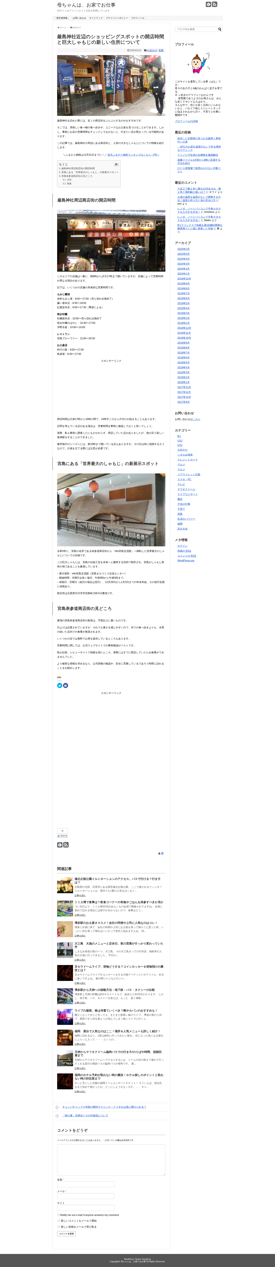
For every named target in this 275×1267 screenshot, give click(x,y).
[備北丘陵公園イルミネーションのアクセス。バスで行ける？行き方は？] (65, 885)
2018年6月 (183, 357)
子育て (181, 509)
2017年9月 (183, 402)
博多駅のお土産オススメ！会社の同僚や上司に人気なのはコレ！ (116, 922)
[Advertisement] (111, 385)
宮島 (161, 50)
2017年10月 (184, 397)
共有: (69, 179)
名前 (60, 1179)
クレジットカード (187, 459)
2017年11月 (184, 392)
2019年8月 (183, 288)
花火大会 (182, 528)
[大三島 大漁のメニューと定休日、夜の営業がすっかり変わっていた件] (65, 950)
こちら (196, 419)
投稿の (184, 551)
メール (61, 1191)
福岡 (180, 523)
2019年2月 (183, 318)
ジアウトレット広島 (188, 474)
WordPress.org (185, 560)
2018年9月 (183, 342)
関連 (69, 183)
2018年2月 (183, 377)
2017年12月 (184, 387)
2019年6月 (183, 298)
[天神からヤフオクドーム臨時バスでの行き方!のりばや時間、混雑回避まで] (65, 1058)
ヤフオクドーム (186, 489)
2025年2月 (183, 249)
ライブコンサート (187, 494)
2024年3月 (183, 264)
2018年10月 (184, 338)
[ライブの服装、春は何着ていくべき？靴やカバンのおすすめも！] (65, 1017)
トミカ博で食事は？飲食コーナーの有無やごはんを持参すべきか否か (119, 902)
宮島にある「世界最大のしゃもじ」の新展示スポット (90, 172)
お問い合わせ (79, 18)
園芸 (180, 499)
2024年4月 (183, 259)
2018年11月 (184, 333)
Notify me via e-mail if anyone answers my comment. (89, 1215)
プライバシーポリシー (117, 18)
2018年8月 (183, 347)
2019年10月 (184, 278)
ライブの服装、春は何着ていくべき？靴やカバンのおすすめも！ (116, 1010)
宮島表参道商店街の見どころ (76, 176)
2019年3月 (183, 313)
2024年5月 (183, 254)
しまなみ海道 (185, 454)
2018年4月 (183, 367)
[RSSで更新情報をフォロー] (214, 5)
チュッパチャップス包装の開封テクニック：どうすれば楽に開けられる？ (104, 1107)
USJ (179, 440)
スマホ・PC (184, 479)
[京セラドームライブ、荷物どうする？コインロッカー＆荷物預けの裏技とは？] (65, 973)
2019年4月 (183, 308)
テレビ (181, 484)
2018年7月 (183, 352)
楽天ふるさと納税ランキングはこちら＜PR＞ (134, 154)
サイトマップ (96, 18)
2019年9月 (183, 283)
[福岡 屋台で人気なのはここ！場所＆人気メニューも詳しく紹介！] (65, 1038)
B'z (179, 436)
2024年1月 (183, 273)
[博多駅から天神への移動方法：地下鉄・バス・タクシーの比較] (65, 996)
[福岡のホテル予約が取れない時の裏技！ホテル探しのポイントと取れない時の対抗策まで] (65, 1081)
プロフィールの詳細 (186, 121)
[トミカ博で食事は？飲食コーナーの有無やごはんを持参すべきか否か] (65, 908)
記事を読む (80, 895)
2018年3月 (183, 372)
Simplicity (146, 1259)
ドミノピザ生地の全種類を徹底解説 (197, 155)
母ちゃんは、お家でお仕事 (86, 4)
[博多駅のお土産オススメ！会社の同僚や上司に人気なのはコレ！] (65, 929)
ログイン (182, 546)
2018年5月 (183, 362)
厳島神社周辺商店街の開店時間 (78, 168)
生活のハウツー (186, 519)
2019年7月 (183, 293)
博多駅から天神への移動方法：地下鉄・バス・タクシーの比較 (115, 989)
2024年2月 (183, 268)
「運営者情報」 (62, 18)
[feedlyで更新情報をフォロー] (208, 5)
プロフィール (138, 18)
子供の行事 (183, 504)
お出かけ (152, 50)
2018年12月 (184, 328)
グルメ (181, 464)
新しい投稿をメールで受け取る (79, 1226)
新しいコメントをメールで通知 (79, 1220)
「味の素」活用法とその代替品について (85, 1115)
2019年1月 (183, 323)
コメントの (186, 555)
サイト (61, 1203)
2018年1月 (183, 382)
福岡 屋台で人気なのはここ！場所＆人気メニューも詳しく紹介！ (118, 1031)
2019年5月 (183, 303)
